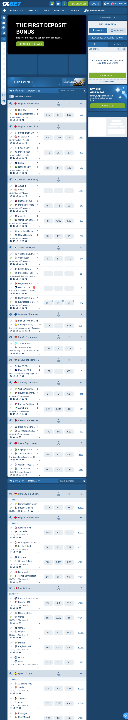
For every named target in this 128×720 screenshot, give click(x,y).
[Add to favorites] (10, 114)
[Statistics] (13, 120)
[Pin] (11, 111)
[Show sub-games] (39, 121)
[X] (58, 115)
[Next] (59, 84)
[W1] (48, 115)
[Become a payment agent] (58, 3)
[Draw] (20, 353)
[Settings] (106, 3)
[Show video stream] (10, 143)
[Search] (84, 91)
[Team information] (23, 120)
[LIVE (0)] (10, 90)
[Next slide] (83, 34)
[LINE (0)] (10, 481)
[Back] (55, 84)
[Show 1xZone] (10, 120)
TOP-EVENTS (23, 82)
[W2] (69, 115)
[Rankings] (26, 331)
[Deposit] (64, 3)
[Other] (40, 91)
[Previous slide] (9, 34)
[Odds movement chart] (17, 120)
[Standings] (20, 120)
